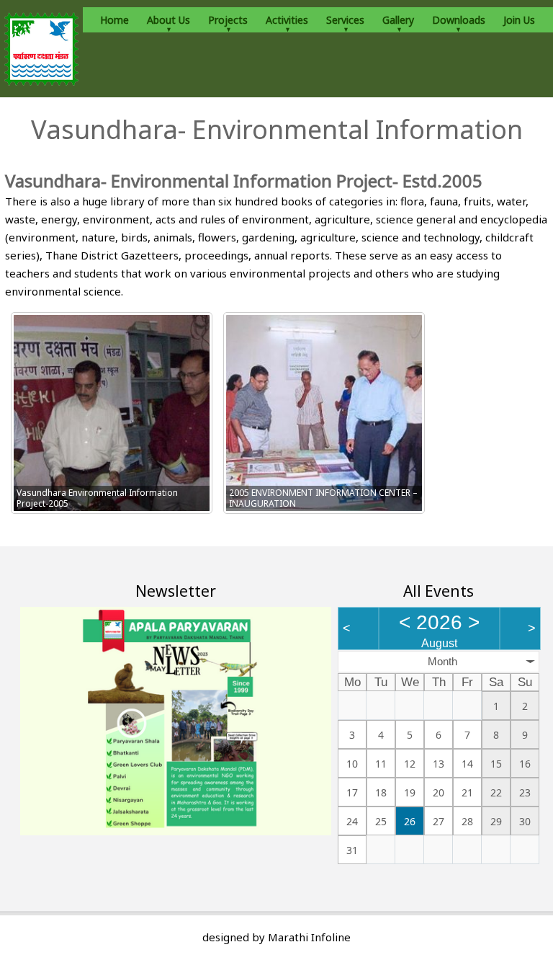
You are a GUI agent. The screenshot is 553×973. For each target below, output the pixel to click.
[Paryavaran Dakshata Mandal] (41, 48)
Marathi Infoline (309, 937)
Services (345, 20)
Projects (228, 20)
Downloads (458, 20)
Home (114, 20)
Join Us (519, 20)
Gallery (398, 20)
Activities (287, 20)
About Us (168, 20)
